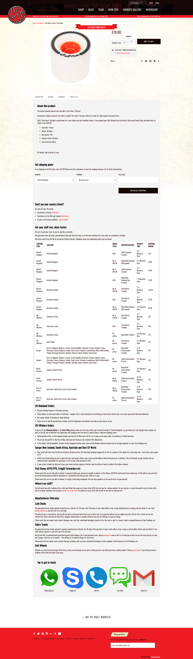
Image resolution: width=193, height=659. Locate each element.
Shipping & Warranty (79, 638)
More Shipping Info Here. (124, 53)
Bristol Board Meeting (47, 638)
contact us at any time (69, 490)
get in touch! (63, 219)
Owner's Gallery (132, 9)
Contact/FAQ (60, 638)
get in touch (136, 550)
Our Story (36, 638)
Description (39, 97)
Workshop (152, 9)
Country (37, 175)
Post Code (122, 175)
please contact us (41, 510)
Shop (81, 9)
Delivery (51, 97)
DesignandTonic (155, 657)
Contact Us (74, 97)
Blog (91, 9)
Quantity (128, 36)
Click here (55, 212)
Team (101, 9)
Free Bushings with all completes (96, 16)
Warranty (61, 97)
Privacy (69, 638)
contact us (107, 535)
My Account (90, 638)
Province (79, 175)
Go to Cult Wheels (98, 617)
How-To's (113, 9)
